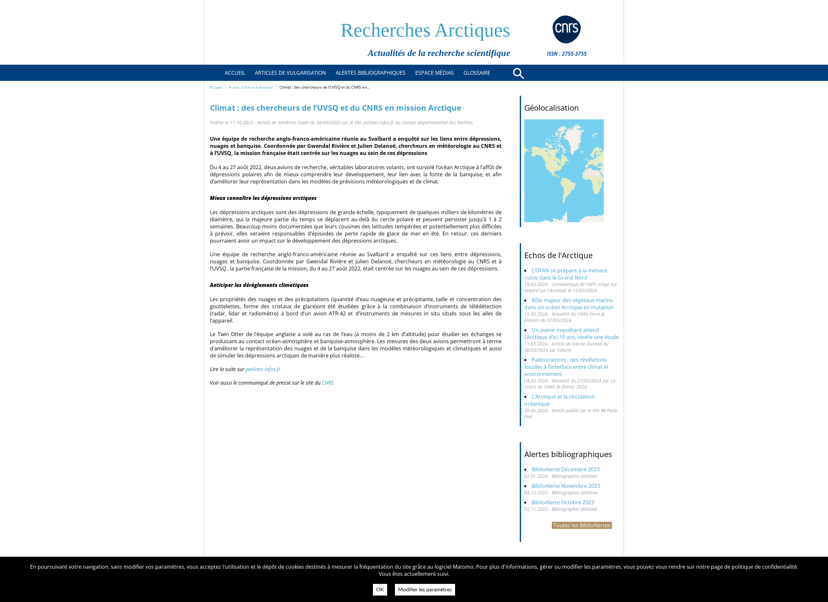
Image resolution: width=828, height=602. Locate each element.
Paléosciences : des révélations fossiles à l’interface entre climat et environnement (566, 367)
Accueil (216, 87)
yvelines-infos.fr (262, 369)
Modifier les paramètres (425, 589)
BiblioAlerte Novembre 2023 (566, 485)
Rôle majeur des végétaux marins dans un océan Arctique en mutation (569, 304)
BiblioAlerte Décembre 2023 (566, 469)
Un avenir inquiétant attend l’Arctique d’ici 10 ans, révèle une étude (571, 333)
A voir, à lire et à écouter (251, 87)
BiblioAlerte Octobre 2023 (563, 502)
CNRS (328, 382)
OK (380, 589)
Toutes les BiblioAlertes (581, 525)
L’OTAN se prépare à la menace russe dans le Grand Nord (565, 274)
